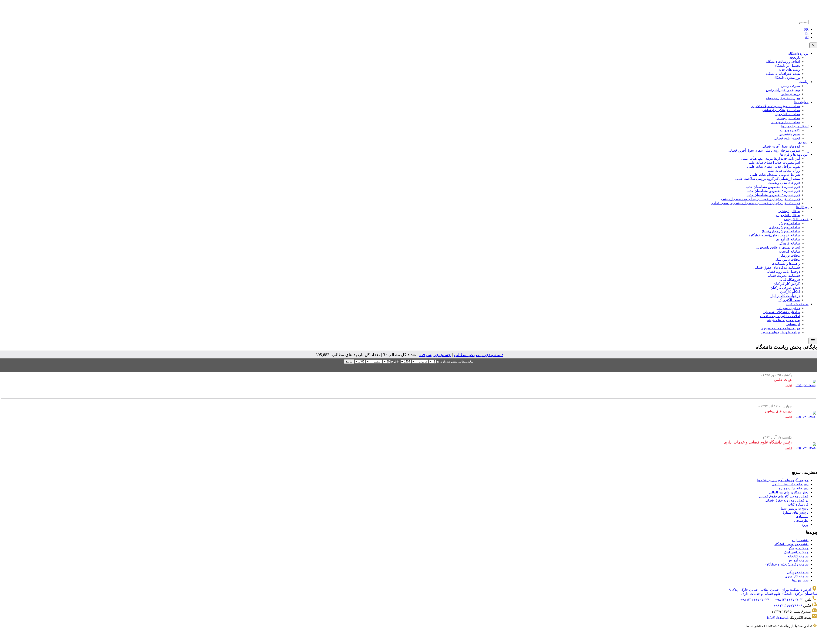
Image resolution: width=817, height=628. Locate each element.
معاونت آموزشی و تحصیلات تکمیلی (775, 106)
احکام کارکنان (790, 292)
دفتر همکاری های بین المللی (788, 492)
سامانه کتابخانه (789, 251)
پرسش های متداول (795, 512)
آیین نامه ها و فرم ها (794, 154)
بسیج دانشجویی (789, 134)
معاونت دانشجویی (787, 114)
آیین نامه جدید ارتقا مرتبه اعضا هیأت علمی (770, 158)
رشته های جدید (789, 69)
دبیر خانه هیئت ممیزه (793, 488)
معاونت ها (801, 102)
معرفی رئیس (790, 86)
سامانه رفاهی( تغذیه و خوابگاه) (787, 564)
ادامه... (788, 385)
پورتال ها (802, 207)
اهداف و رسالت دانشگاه (783, 61)
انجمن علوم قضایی (787, 138)
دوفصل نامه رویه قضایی (783, 271)
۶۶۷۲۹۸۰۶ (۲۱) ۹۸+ (788, 605)
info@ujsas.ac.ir (778, 617)
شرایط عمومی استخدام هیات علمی (775, 174)
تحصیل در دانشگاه (787, 65)
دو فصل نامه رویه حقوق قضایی (786, 500)
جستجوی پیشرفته (435, 354)
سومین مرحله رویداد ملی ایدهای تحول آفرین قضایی (764, 150)
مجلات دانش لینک (787, 259)
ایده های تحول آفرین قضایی (780, 146)
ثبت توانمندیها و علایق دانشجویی (778, 247)
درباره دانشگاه (798, 53)
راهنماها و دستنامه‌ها (785, 263)
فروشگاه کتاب (789, 279)
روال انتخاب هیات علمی (783, 170)
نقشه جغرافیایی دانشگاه (783, 73)
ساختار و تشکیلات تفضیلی (781, 312)
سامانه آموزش (789, 223)
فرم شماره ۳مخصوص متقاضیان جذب (773, 195)
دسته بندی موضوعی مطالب (478, 354)
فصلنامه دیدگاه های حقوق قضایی (776, 267)
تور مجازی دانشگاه (787, 78)
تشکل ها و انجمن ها (794, 126)
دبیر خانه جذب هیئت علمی (790, 484)
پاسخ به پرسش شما (794, 508)
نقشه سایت (800, 540)
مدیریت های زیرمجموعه (783, 98)
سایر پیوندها (800, 580)
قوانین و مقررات (788, 308)
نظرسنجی (801, 520)
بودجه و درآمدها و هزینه (783, 320)
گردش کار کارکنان (787, 284)
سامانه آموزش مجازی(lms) (781, 231)
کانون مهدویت (790, 130)
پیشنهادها (802, 516)
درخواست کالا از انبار (785, 296)
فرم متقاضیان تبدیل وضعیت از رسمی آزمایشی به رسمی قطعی (755, 203)
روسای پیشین (790, 94)
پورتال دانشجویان (788, 215)
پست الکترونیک (789, 300)
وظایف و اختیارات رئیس (783, 90)
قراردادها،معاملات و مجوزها (780, 328)
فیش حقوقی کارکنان (785, 288)
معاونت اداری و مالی (785, 122)
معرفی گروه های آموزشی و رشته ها (782, 480)
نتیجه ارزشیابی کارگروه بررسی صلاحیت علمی (767, 178)
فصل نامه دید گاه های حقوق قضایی (783, 496)
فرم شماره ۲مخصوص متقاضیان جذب (773, 191)
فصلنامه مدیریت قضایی (783, 275)
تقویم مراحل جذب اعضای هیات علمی (773, 166)
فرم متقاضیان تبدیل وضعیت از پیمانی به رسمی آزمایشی (760, 199)
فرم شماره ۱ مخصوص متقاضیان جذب (773, 187)
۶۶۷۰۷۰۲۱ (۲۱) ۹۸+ (789, 599)
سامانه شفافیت (797, 304)
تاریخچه (794, 57)
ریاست (803, 82)
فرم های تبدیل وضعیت (784, 183)
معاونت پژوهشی (788, 118)
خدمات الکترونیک (796, 219)
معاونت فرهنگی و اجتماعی (781, 110)
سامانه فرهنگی (789, 243)
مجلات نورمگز (790, 255)
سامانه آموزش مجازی (784, 227)
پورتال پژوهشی (789, 211)
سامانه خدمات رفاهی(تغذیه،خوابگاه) (774, 235)
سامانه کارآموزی (788, 239)
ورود (805, 524)
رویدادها (802, 142)
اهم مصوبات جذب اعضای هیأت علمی (773, 162)
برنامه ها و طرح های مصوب (780, 332)
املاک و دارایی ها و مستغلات (780, 316)
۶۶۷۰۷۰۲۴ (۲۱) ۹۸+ (754, 599)
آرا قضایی (793, 324)
